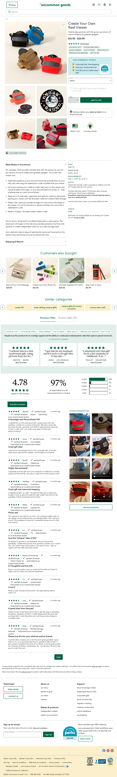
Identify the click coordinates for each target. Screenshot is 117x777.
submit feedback (84, 711)
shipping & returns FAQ (86, 691)
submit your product (49, 715)
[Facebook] (103, 750)
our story (44, 688)
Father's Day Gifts (10, 758)
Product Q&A (79, 217)
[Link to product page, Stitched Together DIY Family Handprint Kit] (71, 270)
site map (7, 762)
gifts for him (26, 672)
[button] (62, 25)
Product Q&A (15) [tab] (67, 317)
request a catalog (84, 703)
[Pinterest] (108, 750)
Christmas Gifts (59, 758)
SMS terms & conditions (38, 762)
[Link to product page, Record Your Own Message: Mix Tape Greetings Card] (18, 270)
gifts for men (96, 666)
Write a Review (17, 404)
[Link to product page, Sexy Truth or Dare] (98, 270)
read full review (21, 362)
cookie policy (67, 762)
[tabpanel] (58, 493)
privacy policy (54, 762)
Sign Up (48, 734)
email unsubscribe (84, 699)
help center (13, 689)
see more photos (91, 507)
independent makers (49, 711)
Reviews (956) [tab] (47, 317)
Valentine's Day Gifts (44, 758)
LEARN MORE (85, 738)
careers (44, 699)
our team (44, 695)
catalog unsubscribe (85, 707)
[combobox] (58, 11)
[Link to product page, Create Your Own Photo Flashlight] (45, 270)
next (58, 657)
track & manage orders (86, 688)
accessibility (82, 715)
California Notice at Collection (17, 770)
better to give (46, 691)
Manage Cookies (12, 766)
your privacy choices (28, 766)
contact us (13, 696)
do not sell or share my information (52, 766)
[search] (8, 11)
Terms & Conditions (40, 728)
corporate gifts (83, 695)
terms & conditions (19, 762)
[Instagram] (112, 750)
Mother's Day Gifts (26, 758)
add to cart (96, 100)
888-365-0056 (36, 774)
